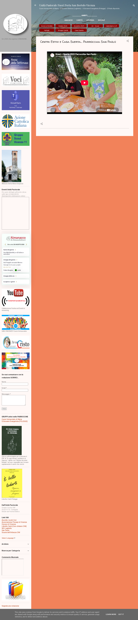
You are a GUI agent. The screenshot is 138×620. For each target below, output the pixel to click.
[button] (127, 41)
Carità (79, 20)
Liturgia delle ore (15, 276)
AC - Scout (95, 26)
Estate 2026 (63, 26)
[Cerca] (134, 6)
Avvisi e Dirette (46, 26)
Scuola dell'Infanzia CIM (11, 532)
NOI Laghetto (7, 528)
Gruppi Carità (63, 30)
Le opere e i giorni (15, 281)
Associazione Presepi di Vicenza (14, 522)
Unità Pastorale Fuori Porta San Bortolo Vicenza (67, 5)
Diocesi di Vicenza (9, 524)
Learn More (111, 614)
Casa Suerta (79, 30)
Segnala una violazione (10, 606)
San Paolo (5, 530)
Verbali (46, 30)
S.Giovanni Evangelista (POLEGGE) (15, 421)
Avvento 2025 (79, 26)
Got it (121, 614)
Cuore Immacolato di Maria (12, 419)
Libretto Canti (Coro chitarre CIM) (14, 526)
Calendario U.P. (111, 26)
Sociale (101, 20)
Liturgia (90, 20)
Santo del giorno (15, 252)
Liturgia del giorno (15, 265)
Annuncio (68, 20)
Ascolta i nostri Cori (9, 520)
